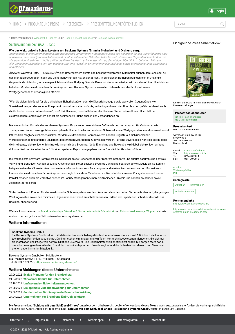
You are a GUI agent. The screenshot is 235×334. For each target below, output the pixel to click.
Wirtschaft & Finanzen (45, 38)
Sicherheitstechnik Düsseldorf (96, 211)
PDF (175, 173)
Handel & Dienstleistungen (79, 38)
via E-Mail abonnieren (186, 119)
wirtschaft (180, 185)
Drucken (177, 167)
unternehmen (197, 185)
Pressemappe (95, 320)
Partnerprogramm (126, 320)
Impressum (42, 320)
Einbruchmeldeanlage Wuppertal (139, 211)
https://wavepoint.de (195, 153)
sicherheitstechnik (184, 191)
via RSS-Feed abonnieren (188, 117)
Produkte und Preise (43, 24)
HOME (17, 24)
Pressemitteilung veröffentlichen (117, 24)
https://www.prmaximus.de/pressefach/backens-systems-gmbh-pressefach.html (199, 210)
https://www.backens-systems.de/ (56, 262)
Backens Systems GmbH (111, 38)
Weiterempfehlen (182, 170)
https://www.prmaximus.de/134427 (192, 203)
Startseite (16, 320)
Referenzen (75, 24)
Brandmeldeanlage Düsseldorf (59, 211)
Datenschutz (158, 320)
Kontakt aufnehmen (194, 150)
